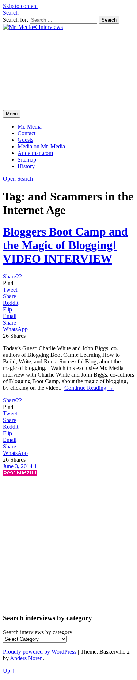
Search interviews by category (37, 632)
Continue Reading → (89, 388)
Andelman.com (35, 153)
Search (11, 13)
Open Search (18, 178)
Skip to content (20, 6)
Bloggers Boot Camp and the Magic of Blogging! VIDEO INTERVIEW (65, 245)
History (26, 166)
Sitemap (27, 159)
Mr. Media (30, 126)
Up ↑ (9, 671)
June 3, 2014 (18, 466)
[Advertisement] (68, 70)
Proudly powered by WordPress (39, 651)
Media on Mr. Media (41, 146)
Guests (25, 140)
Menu (12, 114)
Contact (26, 133)
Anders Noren (26, 658)
